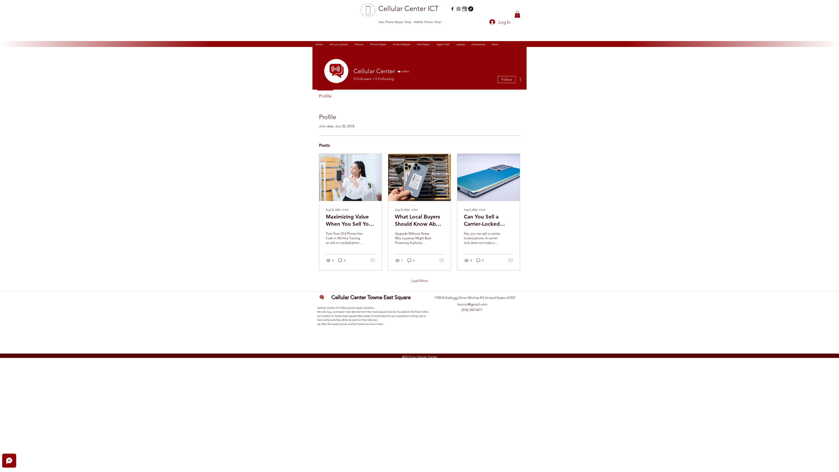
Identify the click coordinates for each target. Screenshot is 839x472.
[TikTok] (470, 8)
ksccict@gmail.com (472, 304)
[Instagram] (458, 8)
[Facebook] (452, 8)
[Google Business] (464, 8)
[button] (517, 14)
